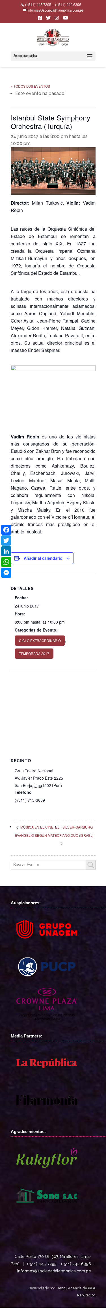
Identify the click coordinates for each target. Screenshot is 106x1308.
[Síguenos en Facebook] (40, 19)
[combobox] (53, 865)
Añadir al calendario (43, 558)
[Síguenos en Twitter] (48, 19)
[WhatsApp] (6, 562)
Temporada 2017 (34, 653)
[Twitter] (6, 540)
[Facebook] (6, 529)
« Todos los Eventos (30, 86)
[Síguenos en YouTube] (65, 19)
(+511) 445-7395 (42, 1264)
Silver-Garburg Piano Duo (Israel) (76, 831)
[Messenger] (6, 572)
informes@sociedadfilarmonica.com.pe (54, 1271)
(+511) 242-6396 (76, 1264)
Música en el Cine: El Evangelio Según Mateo (37, 831)
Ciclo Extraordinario (40, 640)
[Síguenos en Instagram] (57, 19)
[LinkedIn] (6, 551)
